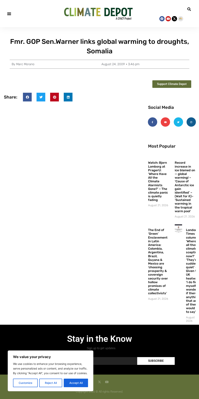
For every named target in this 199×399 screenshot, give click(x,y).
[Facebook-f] (152, 122)
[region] (50, 371)
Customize (25, 382)
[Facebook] (162, 18)
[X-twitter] (174, 18)
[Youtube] (168, 18)
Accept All (76, 382)
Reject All (51, 382)
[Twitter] (178, 122)
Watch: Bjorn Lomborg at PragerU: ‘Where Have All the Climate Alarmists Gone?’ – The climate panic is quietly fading (158, 181)
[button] (9, 13)
